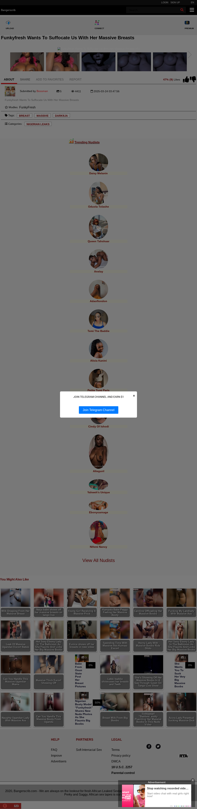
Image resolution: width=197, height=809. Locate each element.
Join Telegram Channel (98, 410)
